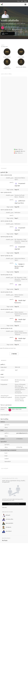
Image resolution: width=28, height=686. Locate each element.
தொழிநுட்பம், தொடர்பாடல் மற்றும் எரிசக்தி (20, 266)
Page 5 (16, 218)
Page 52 (17, 289)
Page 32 (17, 306)
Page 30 (17, 189)
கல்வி (19, 284)
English (25, 1)
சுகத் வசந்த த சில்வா (9, 519)
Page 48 (17, 253)
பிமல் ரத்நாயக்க (8, 527)
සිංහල (18, 1)
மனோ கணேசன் (8, 531)
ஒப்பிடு (6, 33)
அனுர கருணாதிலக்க (9, 523)
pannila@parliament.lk (17, 29)
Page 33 (17, 325)
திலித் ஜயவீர (8, 515)
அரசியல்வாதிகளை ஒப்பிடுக (14, 503)
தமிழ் (22, 1)
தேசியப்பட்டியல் (16, 26)
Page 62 (17, 272)
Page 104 (17, 207)
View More (14, 353)
